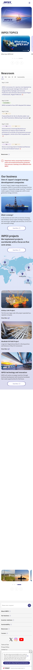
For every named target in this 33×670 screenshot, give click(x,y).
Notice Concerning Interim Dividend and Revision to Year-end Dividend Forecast (16, 148)
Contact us (4, 649)
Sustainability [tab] (21, 77)
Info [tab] (9, 77)
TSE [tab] (6, 77)
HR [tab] (15, 77)
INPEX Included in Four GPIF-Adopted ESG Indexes (16, 105)
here (27, 655)
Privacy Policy (5, 647)
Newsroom (4, 154)
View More (15, 250)
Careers (3, 633)
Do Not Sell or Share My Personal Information (16, 663)
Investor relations (6, 620)
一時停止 (17, 62)
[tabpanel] (16, 116)
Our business (5, 616)
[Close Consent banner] (30, 651)
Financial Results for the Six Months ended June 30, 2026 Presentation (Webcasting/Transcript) (15, 117)
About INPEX (5, 611)
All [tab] (2, 77)
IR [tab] (12, 77)
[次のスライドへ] (21, 62)
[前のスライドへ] (12, 62)
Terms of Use (5, 644)
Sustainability (5, 624)
